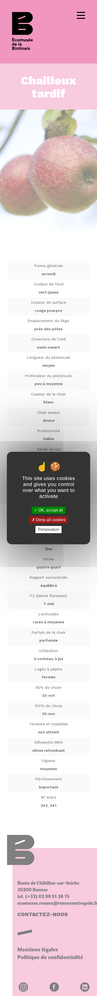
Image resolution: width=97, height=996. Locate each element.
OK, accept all (50, 510)
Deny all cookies (50, 520)
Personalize (48, 529)
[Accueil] (26, 32)
